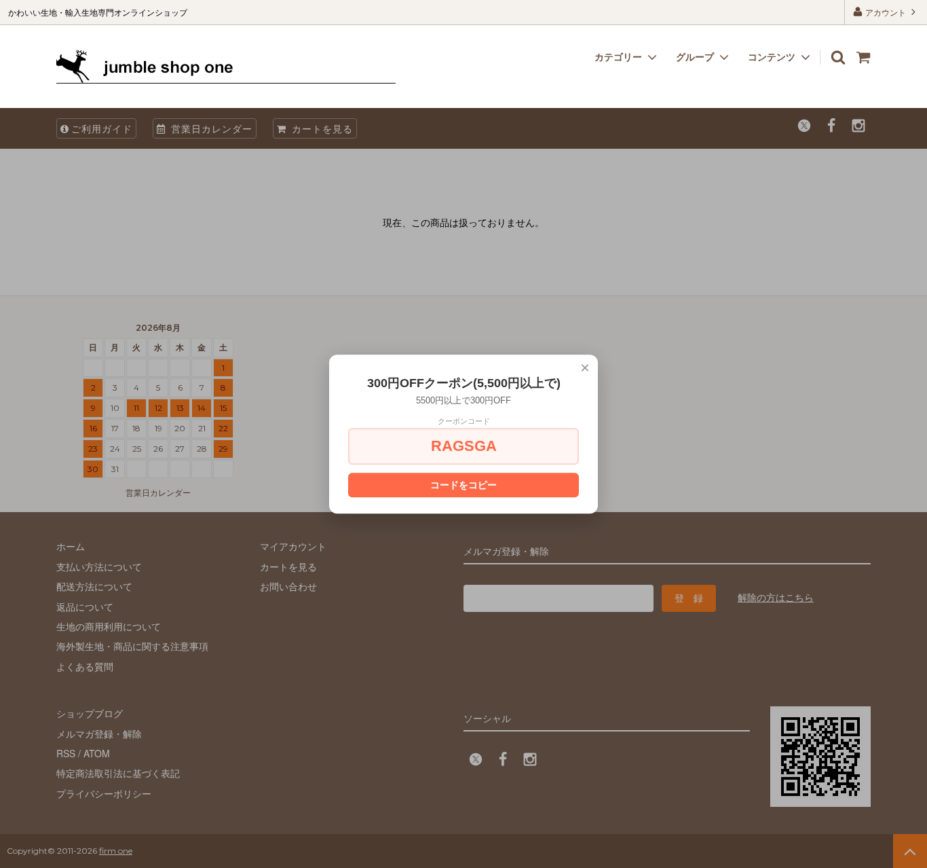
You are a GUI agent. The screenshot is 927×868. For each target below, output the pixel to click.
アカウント (885, 12)
